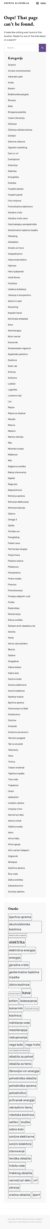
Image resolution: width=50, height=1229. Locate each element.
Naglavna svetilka (17, 466)
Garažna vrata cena (18, 218)
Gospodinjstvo (15, 254)
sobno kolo (16, 1129)
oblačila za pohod (21, 1056)
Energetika (13, 177)
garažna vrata (19, 965)
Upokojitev (13, 797)
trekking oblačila (20, 1173)
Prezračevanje (15, 590)
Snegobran (13, 661)
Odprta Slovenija (16, 3)
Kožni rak (12, 366)
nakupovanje (18, 1037)
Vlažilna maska (15, 826)
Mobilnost (13, 454)
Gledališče (13, 242)
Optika (11, 525)
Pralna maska (14, 578)
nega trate (32, 1044)
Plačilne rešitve (15, 561)
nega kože (16, 1044)
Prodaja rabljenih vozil (19, 596)
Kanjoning (13, 307)
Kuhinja (12, 372)
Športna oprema (16, 702)
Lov (10, 401)
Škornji (11, 649)
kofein (13, 1001)
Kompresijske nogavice (19, 348)
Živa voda (13, 874)
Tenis (10, 756)
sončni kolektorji (20, 1144)
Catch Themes (36, 1222)
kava (26, 993)
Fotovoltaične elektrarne (20, 206)
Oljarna (11, 513)
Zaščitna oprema (16, 868)
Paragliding (13, 537)
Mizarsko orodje (16, 448)
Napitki (11, 478)
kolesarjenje (28, 1001)
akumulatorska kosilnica (19, 927)
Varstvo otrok (14, 821)
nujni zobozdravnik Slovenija (19, 1050)
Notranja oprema (16, 496)
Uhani (11, 791)
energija (14, 957)
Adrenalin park (15, 76)
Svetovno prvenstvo (18, 732)
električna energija (22, 950)
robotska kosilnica (21, 1115)
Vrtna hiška (13, 838)
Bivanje (12, 100)
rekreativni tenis (20, 1107)
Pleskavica (13, 567)
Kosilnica (12, 360)
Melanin (12, 431)
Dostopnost (14, 159)
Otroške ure (14, 531)
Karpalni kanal (15, 313)
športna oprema (20, 917)
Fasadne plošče (15, 189)
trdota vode (17, 1165)
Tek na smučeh (15, 744)
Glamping (12, 236)
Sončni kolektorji (16, 691)
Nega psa (12, 484)
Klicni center (14, 336)
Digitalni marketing (17, 147)
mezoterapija (18, 1030)
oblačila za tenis (20, 1064)
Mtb (10, 460)
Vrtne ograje (14, 844)
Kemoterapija (14, 330)
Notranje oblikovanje (18, 502)
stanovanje (17, 1151)
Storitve (12, 720)
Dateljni (12, 135)
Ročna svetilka (15, 620)
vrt (35, 1180)
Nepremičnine (15, 490)
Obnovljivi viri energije (24, 1071)
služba (25, 1122)
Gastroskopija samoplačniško (22, 224)
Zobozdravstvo (15, 885)
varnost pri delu (20, 1180)
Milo (10, 443)
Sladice (11, 655)
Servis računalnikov (18, 643)
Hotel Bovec (14, 277)
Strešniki (12, 726)
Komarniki (13, 342)
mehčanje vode (19, 1022)
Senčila (11, 632)
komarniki (16, 1008)
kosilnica (15, 1015)
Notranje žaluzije (16, 508)
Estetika (12, 183)
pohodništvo (17, 1093)
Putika (11, 602)
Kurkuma (12, 378)
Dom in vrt (13, 153)
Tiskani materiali (16, 767)
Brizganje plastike (17, 112)
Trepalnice (13, 785)
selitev (13, 1122)
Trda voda (13, 779)
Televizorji (13, 750)
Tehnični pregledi (16, 738)
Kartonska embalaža (18, 319)
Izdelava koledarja (17, 289)
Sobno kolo (13, 673)
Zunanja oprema (16, 891)
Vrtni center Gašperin (18, 850)
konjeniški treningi (32, 1009)
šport (36, 1195)
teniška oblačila (20, 1158)
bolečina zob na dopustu (17, 935)
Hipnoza (12, 265)
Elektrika (12, 171)
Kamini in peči (15, 301)
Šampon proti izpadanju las (21, 626)
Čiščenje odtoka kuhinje (20, 130)
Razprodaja (13, 608)
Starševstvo (14, 714)
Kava (10, 324)
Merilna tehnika (15, 437)
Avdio (11, 82)
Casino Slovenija (16, 118)
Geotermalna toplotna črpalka (23, 230)
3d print (12, 65)
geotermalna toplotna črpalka (24, 975)
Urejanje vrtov (15, 809)
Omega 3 (12, 519)
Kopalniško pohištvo (18, 354)
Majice (11, 407)
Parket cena (14, 543)
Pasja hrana (14, 555)
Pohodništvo (14, 572)
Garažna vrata (15, 212)
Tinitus (11, 761)
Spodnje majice (15, 696)
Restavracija (14, 614)
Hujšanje (12, 283)
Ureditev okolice (16, 803)
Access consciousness (19, 71)
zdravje (14, 1187)
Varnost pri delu (16, 815)
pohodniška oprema (22, 1085)
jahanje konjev (14, 994)
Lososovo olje (14, 395)
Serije (11, 637)
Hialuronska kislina (17, 259)
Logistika (12, 389)
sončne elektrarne (21, 1136)
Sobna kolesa (14, 667)
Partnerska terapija (17, 549)
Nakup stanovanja (17, 472)
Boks (10, 106)
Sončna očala (14, 679)
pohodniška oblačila (23, 1078)
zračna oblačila (19, 1195)
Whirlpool (12, 862)
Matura (11, 425)
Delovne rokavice (16, 141)
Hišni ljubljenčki (16, 271)
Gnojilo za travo (16, 248)
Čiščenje (12, 124)
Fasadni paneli (15, 195)
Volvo (10, 832)
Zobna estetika (15, 880)
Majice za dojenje (16, 413)
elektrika (17, 942)
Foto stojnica (14, 200)
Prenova (12, 584)
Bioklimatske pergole (18, 94)
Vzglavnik (13, 856)
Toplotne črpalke (16, 773)
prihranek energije (22, 1100)
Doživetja (12, 165)
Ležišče (11, 384)
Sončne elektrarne (17, 685)
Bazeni (11, 88)
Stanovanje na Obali (18, 708)
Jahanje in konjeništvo (19, 295)
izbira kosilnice (19, 984)
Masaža (11, 419)
